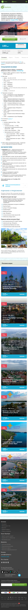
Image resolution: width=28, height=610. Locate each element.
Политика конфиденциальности (9, 549)
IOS (21, 62)
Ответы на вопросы (6, 531)
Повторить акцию (9, 39)
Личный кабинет (26, 1)
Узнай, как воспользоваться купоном (12, 185)
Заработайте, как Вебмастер (8, 537)
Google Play (13, 572)
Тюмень (14, 1)
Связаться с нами (5, 556)
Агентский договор (6, 544)
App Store (5, 572)
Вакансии (4, 527)
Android (3, 63)
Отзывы (17, 57)
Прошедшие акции (6, 539)
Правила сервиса (6, 529)
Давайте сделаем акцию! (7, 536)
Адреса (11, 57)
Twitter (6, 562)
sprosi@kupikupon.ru (6, 554)
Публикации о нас (6, 525)
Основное (4, 57)
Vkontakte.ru (4, 562)
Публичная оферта (6, 548)
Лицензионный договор (7, 546)
